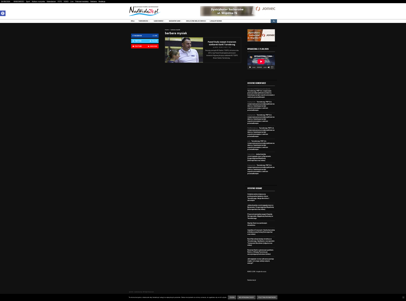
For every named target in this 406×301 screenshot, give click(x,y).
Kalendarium (51, 2)
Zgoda (232, 297)
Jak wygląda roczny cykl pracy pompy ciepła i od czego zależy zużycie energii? (260, 261)
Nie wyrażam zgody (246, 297)
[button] (2, 13)
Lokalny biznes (216, 21)
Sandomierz (158, 21)
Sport (28, 2)
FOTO (60, 2)
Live (71, 2)
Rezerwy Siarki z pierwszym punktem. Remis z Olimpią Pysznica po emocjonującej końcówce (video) (260, 252)
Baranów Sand (174, 21)
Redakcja (102, 2)
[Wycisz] (269, 67)
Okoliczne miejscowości (196, 21)
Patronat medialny (82, 2)
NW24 (216, 47)
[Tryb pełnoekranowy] (272, 67)
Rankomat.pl (251, 280)
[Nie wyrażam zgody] (403, 297)
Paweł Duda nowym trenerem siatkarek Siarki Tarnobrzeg (222, 43)
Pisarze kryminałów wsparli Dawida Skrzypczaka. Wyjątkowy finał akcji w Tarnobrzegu (260, 216)
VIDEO (66, 2)
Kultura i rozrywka (38, 2)
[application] (261, 61)
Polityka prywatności (267, 297)
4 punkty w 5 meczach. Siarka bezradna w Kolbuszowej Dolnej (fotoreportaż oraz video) (261, 232)
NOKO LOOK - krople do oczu (256, 271)
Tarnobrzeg (143, 21)
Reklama (93, 2)
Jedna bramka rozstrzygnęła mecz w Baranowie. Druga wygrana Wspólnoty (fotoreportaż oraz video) (260, 207)
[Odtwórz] (250, 67)
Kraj (133, 21)
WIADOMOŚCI (19, 2)
